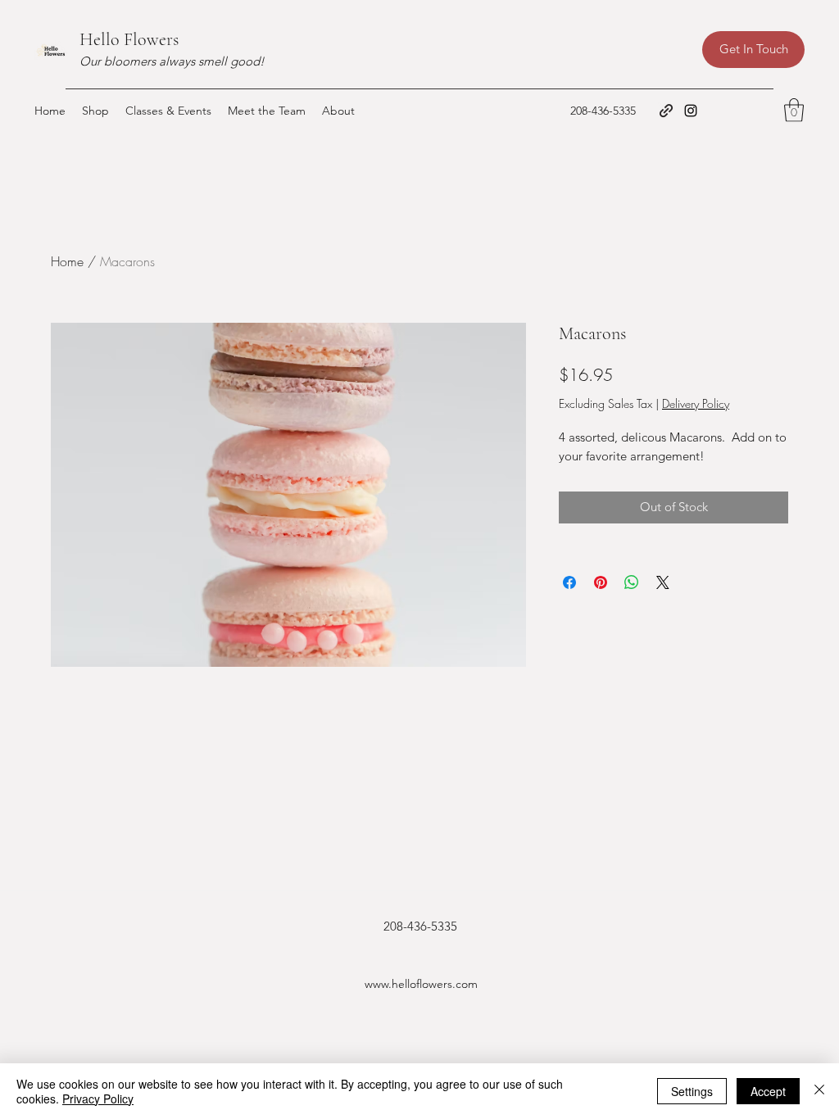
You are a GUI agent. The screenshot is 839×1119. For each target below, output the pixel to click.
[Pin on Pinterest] (600, 582)
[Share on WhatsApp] (632, 582)
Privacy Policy (98, 1098)
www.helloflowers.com (421, 983)
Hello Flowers (129, 39)
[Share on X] (663, 582)
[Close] (819, 1091)
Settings (692, 1091)
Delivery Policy (695, 403)
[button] (794, 110)
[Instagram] (691, 110)
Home (67, 261)
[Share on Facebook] (569, 582)
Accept (768, 1091)
